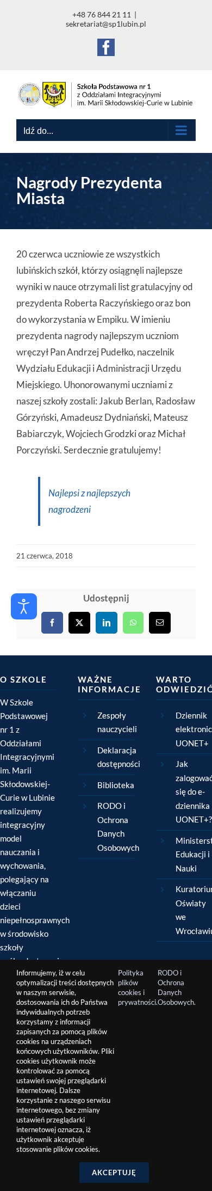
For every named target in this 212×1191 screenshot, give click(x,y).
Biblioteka (115, 785)
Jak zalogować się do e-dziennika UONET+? (194, 791)
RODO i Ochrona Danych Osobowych (115, 826)
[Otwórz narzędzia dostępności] (24, 606)
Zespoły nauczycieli (115, 722)
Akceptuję (114, 1172)
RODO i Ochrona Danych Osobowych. (177, 987)
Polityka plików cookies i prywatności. (138, 987)
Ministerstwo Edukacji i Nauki (194, 854)
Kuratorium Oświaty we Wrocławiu (194, 910)
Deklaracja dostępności (115, 757)
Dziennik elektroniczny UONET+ (194, 729)
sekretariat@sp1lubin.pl (106, 23)
